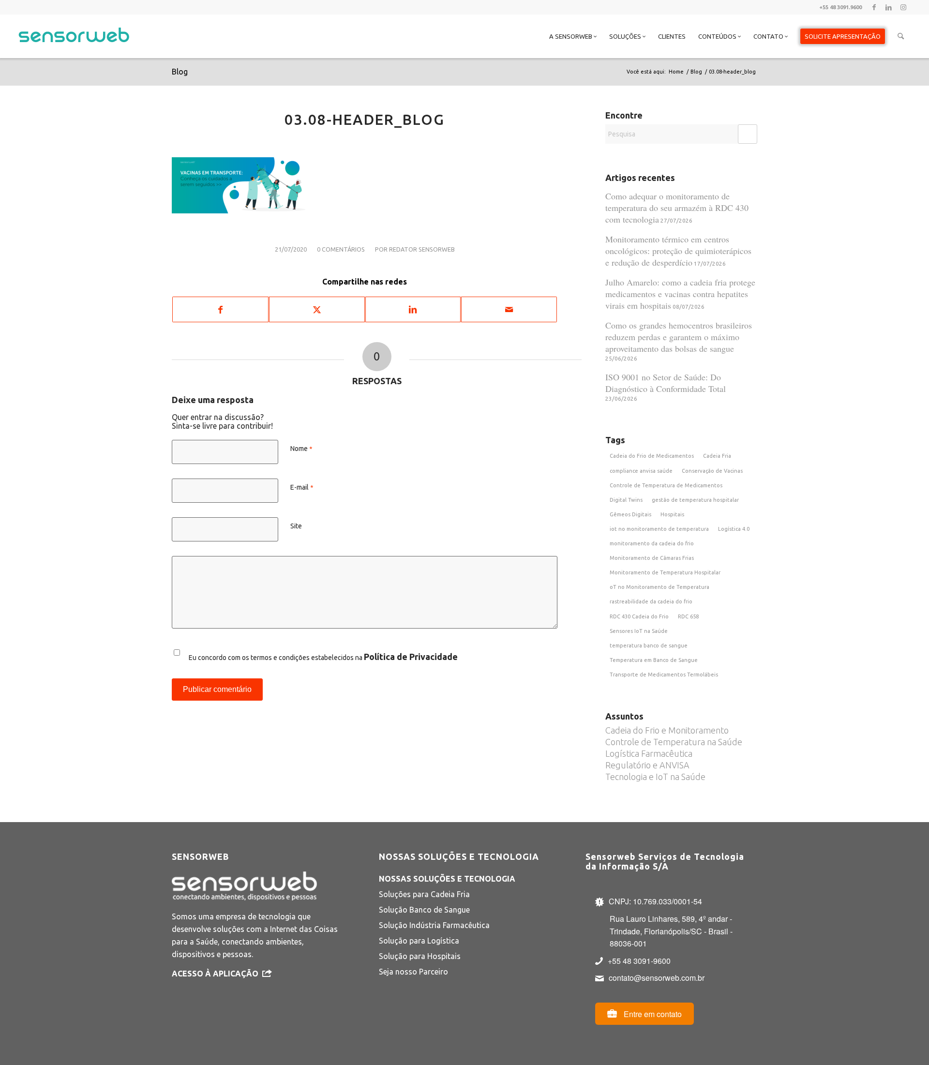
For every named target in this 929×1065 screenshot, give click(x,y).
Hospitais (672, 514)
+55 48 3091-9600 (639, 960)
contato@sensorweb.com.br (656, 977)
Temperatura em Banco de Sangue (654, 660)
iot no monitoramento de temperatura (659, 529)
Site (296, 526)
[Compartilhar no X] (317, 309)
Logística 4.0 (733, 529)
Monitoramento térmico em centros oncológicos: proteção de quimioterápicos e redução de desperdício (678, 250)
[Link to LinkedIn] (889, 7)
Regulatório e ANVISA (647, 765)
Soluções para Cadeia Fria (424, 894)
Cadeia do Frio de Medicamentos (652, 456)
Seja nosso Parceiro (413, 971)
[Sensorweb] (73, 48)
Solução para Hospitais (420, 956)
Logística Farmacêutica (648, 753)
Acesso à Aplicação (215, 973)
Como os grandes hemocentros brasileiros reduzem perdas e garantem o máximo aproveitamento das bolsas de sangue (678, 336)
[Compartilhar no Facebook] (220, 309)
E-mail (302, 487)
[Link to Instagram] (903, 7)
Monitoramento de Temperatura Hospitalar (665, 572)
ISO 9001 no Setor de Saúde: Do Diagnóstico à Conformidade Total (665, 382)
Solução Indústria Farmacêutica (434, 925)
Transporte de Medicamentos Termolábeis (664, 674)
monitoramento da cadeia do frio (652, 543)
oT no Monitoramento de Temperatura (659, 587)
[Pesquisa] (900, 36)
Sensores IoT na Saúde (639, 631)
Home (676, 72)
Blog (180, 71)
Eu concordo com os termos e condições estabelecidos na (323, 656)
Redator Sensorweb (422, 249)
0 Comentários (341, 249)
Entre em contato (652, 1014)
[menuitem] (573, 36)
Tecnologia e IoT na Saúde (655, 776)
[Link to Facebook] (874, 7)
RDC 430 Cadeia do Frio (639, 616)
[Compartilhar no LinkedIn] (413, 309)
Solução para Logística (419, 940)
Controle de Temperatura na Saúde (673, 742)
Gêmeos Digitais (630, 514)
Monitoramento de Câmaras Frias (652, 558)
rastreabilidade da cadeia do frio (651, 601)
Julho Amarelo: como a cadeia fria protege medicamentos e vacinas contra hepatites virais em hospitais (680, 293)
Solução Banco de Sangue (424, 909)
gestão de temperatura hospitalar (695, 500)
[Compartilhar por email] (509, 309)
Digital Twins (626, 500)
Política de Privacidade (411, 656)
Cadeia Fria (717, 456)
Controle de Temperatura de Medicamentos (666, 485)
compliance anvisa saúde (641, 471)
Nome (301, 448)
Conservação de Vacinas (712, 471)
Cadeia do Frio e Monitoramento (667, 730)
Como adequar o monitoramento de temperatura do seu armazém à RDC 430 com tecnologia (677, 207)
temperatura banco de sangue (649, 645)
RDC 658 (688, 616)
